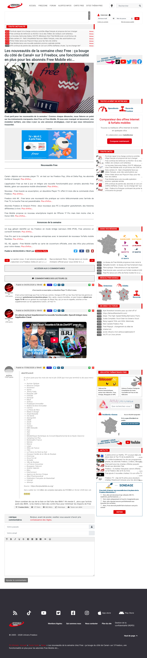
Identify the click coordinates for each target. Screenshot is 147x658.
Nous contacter (91, 623)
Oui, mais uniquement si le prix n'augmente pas (121, 499)
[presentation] (7, 539)
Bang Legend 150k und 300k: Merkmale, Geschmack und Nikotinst (118, 322)
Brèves (91, 31)
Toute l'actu (34, 645)
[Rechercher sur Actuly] (137, 406)
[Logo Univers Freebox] (14, 5)
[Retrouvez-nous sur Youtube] (44, 613)
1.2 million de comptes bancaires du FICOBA (54, 490)
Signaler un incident (130, 424)
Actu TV (104, 450)
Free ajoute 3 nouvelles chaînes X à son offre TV (123, 473)
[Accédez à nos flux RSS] (15, 613)
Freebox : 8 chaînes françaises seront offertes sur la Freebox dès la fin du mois (123, 470)
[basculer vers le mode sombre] (111, 6)
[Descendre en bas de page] (59, 285)
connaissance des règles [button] (40, 520)
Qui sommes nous (73, 623)
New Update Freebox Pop (113, 324)
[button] (7, 539)
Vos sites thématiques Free (113, 372)
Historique (61, 507)
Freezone (104, 15)
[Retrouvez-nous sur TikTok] (29, 613)
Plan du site (107, 623)
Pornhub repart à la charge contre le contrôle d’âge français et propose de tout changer (43, 31)
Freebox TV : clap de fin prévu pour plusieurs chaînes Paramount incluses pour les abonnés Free (122, 480)
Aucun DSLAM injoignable (132, 414)
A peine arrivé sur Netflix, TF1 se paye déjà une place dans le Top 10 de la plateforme (123, 456)
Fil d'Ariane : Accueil (18, 645)
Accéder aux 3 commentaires (49, 268)
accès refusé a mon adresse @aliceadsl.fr (119, 332)
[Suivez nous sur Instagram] (87, 613)
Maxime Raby (41, 251)
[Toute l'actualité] (89, 26)
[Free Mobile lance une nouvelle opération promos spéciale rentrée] (100, 180)
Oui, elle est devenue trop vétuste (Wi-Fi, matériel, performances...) (117, 496)
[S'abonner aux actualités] (92, 251)
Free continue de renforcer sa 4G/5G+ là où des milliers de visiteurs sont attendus (41, 34)
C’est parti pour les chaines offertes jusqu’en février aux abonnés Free (122, 465)
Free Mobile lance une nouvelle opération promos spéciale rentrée (35, 43)
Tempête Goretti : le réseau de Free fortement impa (122, 265)
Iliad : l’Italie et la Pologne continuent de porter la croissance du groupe (123, 189)
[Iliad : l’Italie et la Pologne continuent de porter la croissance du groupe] (100, 189)
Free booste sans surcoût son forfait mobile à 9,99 (122, 270)
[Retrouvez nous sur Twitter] (59, 613)
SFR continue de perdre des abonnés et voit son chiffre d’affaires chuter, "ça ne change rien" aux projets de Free (123, 186)
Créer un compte (103, 22)
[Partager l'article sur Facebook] (81, 251)
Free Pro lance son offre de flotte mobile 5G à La (121, 273)
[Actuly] (104, 404)
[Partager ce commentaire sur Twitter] (55, 285)
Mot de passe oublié (127, 22)
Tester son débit (76, 507)
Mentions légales (55, 623)
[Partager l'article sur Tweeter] (75, 251)
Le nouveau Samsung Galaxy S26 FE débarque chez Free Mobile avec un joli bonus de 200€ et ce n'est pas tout (123, 167)
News (43, 645)
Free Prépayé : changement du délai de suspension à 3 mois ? (118, 328)
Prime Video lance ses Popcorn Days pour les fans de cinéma (33, 41)
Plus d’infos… (26, 179)
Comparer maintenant (119, 141)
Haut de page (130, 636)
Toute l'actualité (16, 27)
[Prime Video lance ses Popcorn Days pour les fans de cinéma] (100, 176)
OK (137, 18)
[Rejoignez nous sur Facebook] (73, 613)
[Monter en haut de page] (62, 285)
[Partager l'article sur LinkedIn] (87, 251)
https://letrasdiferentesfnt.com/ (115, 313)
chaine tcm (107, 329)
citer (50, 285)
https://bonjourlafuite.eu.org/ (42, 486)
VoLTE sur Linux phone (112, 334)
